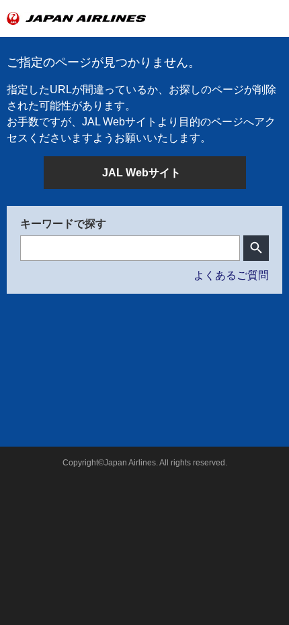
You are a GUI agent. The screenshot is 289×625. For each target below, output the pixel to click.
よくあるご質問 (231, 275)
